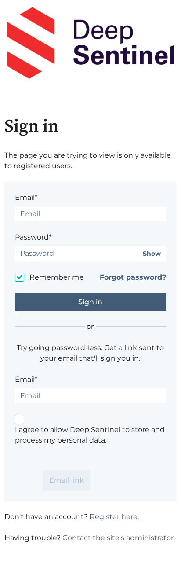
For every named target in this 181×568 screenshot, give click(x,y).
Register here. (114, 517)
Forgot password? (133, 277)
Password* (33, 237)
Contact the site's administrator (118, 538)
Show (152, 254)
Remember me (56, 277)
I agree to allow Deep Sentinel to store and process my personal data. (90, 434)
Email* (26, 197)
